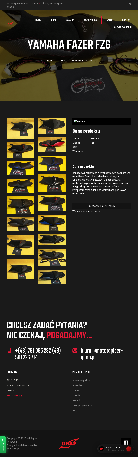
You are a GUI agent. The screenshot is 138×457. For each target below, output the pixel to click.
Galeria (70, 20)
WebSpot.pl (13, 448)
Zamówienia (90, 20)
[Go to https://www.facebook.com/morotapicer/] (130, 4)
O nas (53, 20)
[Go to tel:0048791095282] (36, 355)
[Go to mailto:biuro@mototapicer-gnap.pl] (101, 355)
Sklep (109, 20)
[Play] (128, 448)
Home (38, 20)
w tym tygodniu (123, 28)
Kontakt (127, 20)
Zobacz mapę (14, 395)
